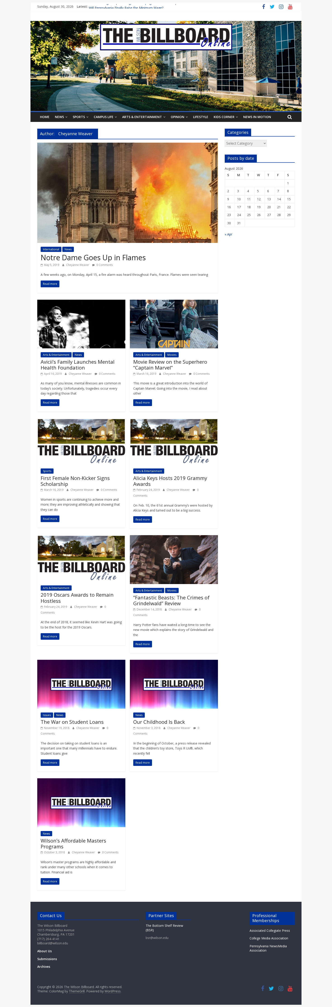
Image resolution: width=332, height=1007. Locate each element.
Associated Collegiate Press (270, 930)
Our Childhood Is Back (159, 721)
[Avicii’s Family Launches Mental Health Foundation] (81, 302)
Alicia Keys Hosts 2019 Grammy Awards (170, 481)
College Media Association (269, 938)
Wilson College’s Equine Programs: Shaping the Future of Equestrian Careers (144, 6)
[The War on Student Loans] (81, 662)
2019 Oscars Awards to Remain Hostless (77, 597)
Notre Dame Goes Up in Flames (93, 257)
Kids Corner (224, 117)
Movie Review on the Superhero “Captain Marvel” (170, 364)
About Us (44, 951)
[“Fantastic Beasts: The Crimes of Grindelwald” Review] (174, 537)
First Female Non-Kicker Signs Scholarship (75, 481)
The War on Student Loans (72, 721)
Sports (79, 117)
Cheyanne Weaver (78, 265)
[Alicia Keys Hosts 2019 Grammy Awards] (174, 421)
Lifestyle (200, 117)
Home (44, 117)
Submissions (47, 959)
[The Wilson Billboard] (166, 23)
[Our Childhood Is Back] (174, 662)
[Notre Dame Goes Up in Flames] (127, 145)
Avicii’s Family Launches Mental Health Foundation (78, 364)
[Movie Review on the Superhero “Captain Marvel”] (174, 302)
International (51, 249)
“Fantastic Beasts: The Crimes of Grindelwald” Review (171, 600)
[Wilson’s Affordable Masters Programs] (81, 781)
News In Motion (257, 117)
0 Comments (104, 265)
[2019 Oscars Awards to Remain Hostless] (81, 537)
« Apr (228, 234)
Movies (171, 355)
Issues (47, 715)
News (59, 117)
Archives (43, 966)
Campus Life (103, 117)
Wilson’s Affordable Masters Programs (73, 843)
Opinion (177, 117)
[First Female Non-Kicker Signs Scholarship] (81, 421)
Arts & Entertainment (142, 117)
